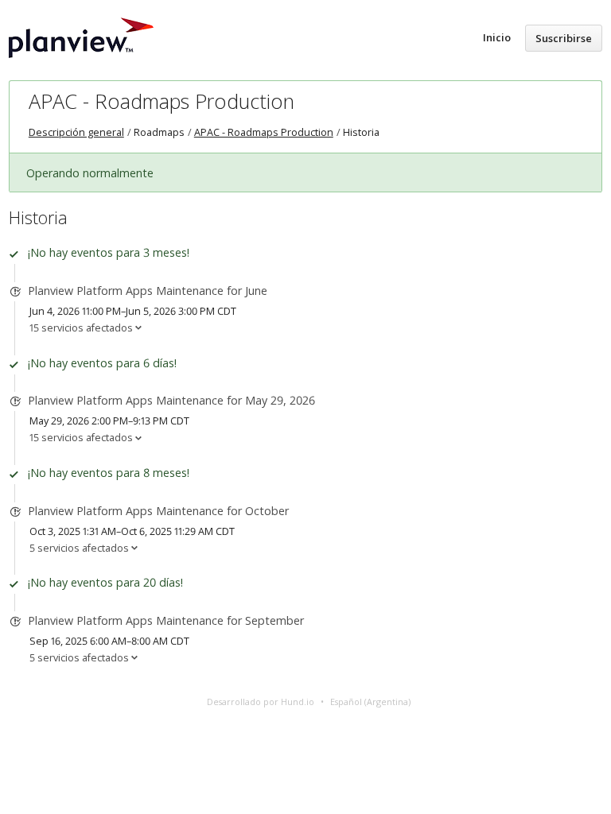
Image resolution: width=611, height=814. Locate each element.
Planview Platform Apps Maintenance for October (158, 510)
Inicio (497, 37)
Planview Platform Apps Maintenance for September (166, 620)
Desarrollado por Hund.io (260, 701)
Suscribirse (563, 38)
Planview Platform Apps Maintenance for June (147, 290)
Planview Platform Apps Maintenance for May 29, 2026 (171, 400)
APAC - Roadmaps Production (161, 100)
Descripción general (76, 132)
